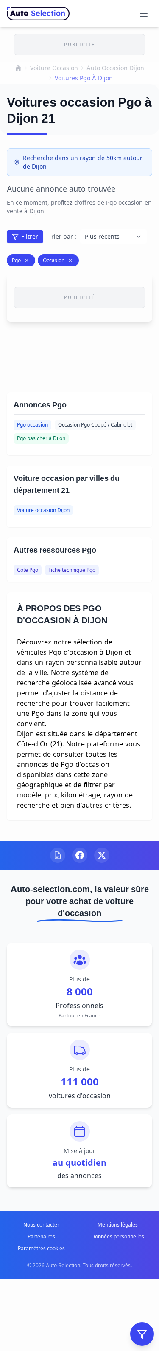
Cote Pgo (27, 570)
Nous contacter (41, 1224)
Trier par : (62, 236)
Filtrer (29, 236)
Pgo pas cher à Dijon (41, 438)
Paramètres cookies (41, 1248)
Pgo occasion (32, 424)
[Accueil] (18, 68)
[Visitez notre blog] (57, 855)
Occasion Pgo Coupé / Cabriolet (95, 424)
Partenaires (41, 1236)
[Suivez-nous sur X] (101, 855)
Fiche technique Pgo (71, 570)
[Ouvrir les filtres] (142, 1334)
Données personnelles (117, 1236)
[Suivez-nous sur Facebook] (79, 855)
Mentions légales (118, 1224)
